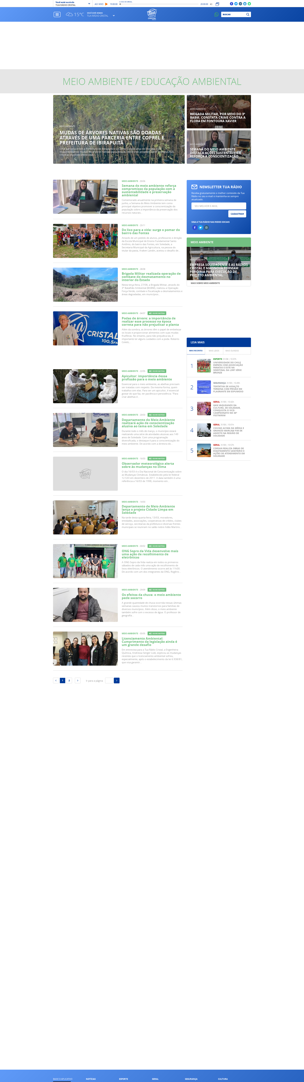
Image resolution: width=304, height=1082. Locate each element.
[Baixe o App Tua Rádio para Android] (249, 3)
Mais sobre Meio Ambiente (205, 283)
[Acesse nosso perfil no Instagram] (240, 3)
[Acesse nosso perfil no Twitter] (236, 3)
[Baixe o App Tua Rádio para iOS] (245, 3)
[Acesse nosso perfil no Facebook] (231, 3)
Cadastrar (237, 213)
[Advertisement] (152, 45)
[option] (119, 129)
